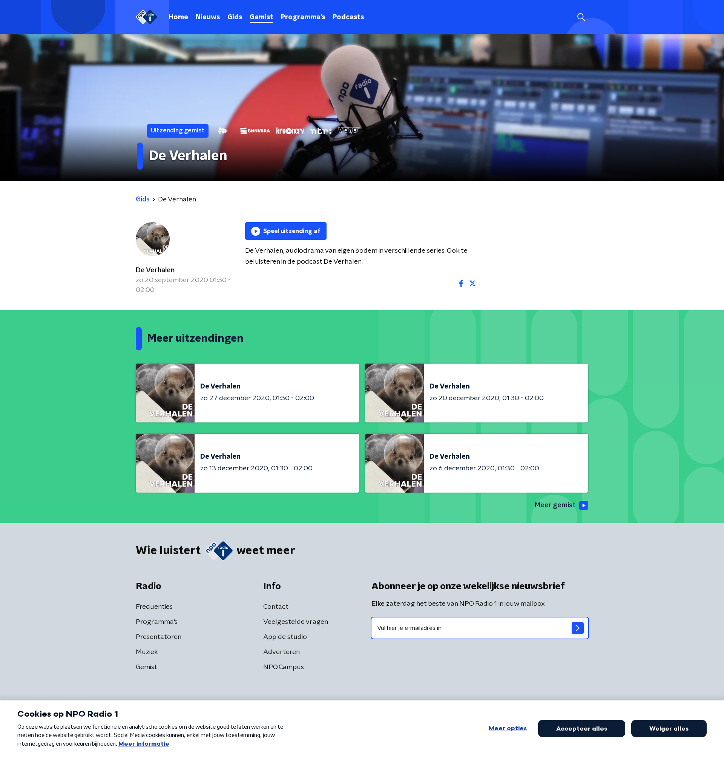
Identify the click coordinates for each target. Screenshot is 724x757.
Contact (275, 606)
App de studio (285, 637)
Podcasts (348, 17)
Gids (234, 17)
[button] (581, 17)
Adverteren (281, 652)
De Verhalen (155, 270)
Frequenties (154, 606)
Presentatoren (158, 637)
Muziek (147, 652)
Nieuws (208, 17)
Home (178, 17)
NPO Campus (283, 667)
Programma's (303, 17)
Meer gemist (555, 505)
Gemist (261, 17)
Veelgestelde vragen (295, 622)
